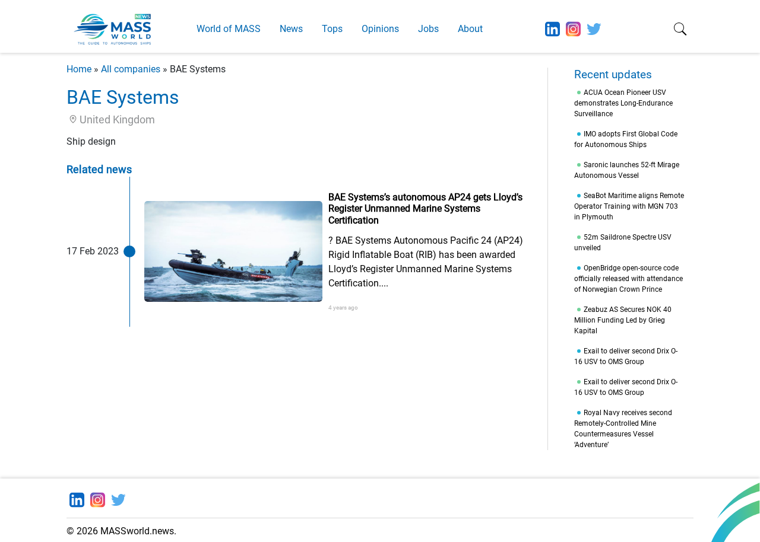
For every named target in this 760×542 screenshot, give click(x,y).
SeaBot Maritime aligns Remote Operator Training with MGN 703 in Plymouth (629, 206)
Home (78, 69)
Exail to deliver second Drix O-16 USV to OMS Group (625, 356)
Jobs (428, 28)
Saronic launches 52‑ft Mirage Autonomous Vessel (626, 170)
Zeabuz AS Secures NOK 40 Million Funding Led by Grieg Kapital (623, 320)
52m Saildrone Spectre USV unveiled (623, 242)
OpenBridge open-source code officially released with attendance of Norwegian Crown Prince (628, 279)
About (470, 28)
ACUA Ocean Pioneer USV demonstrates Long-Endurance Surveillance (623, 103)
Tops (332, 28)
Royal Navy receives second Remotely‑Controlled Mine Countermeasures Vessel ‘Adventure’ (623, 429)
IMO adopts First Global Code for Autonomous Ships (625, 139)
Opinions (380, 28)
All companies (130, 69)
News (291, 28)
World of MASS (229, 28)
